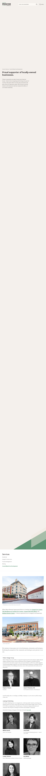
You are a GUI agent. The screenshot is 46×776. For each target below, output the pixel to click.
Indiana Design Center (8, 613)
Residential (4, 557)
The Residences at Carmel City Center (12, 611)
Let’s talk (29, 710)
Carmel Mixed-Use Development (16, 69)
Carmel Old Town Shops (30, 611)
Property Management (7, 561)
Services (7, 69)
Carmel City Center (37, 609)
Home (3, 69)
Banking (4, 564)
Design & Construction (7, 559)
